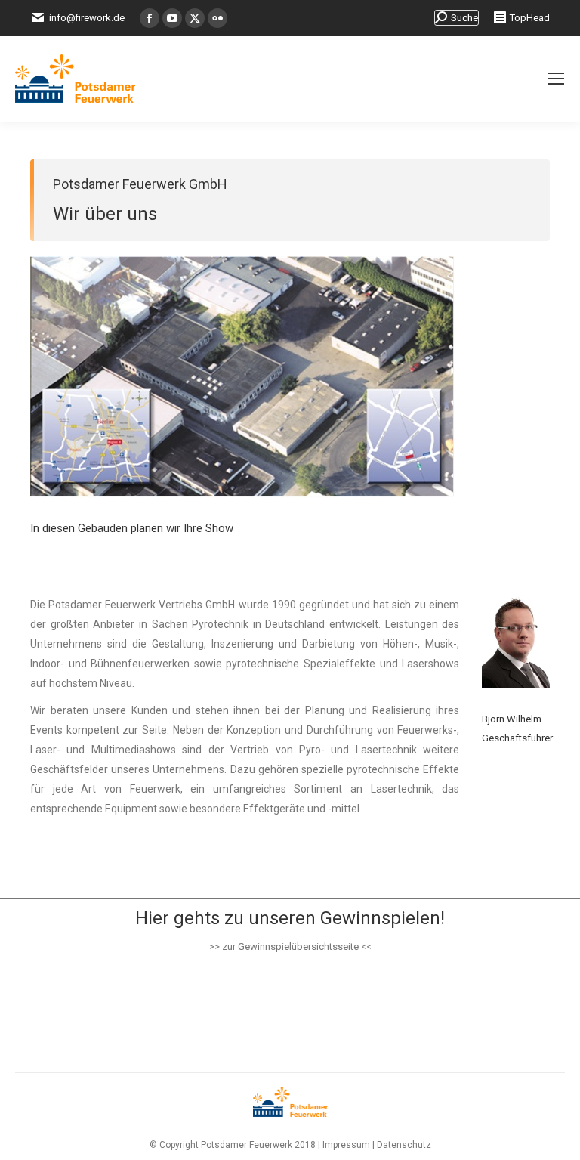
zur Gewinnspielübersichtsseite (290, 946)
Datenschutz (404, 1145)
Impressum (346, 1145)
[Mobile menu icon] (556, 79)
